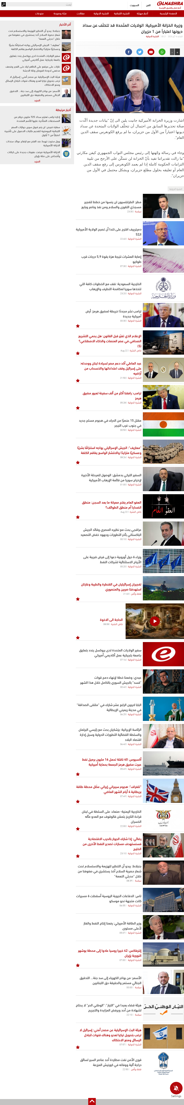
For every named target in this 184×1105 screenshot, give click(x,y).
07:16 (123, 659)
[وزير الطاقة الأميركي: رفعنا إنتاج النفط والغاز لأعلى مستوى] (163, 927)
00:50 (123, 430)
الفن (148, 5)
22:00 (123, 826)
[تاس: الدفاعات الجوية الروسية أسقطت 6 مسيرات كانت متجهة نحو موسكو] (163, 900)
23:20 (123, 293)
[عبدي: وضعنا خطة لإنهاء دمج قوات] (163, 681)
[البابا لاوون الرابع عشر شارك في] (163, 709)
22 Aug (124, 350)
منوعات (39, 13)
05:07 (122, 932)
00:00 (129, 987)
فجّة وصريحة (60, 13)
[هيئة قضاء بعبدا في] (163, 1009)
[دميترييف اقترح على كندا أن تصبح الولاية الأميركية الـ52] (163, 233)
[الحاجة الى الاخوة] (155, 621)
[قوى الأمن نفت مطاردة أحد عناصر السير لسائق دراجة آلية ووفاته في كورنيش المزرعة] (163, 1064)
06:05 (122, 905)
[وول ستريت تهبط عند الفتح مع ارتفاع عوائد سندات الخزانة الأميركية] (66, 143)
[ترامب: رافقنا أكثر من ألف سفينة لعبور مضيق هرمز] (163, 397)
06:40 (123, 744)
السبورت (134, 5)
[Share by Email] (151, 52)
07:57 (122, 1044)
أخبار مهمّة (142, 13)
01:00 (123, 484)
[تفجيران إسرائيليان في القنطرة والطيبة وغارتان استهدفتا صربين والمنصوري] (163, 588)
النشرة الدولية (101, 13)
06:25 (123, 714)
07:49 (123, 796)
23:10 (123, 853)
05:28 (123, 402)
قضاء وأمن (136, 593)
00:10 (123, 539)
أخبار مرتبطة (63, 109)
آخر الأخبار (65, 24)
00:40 (123, 687)
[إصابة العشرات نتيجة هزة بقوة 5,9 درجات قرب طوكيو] (163, 260)
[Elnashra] (170, 3)
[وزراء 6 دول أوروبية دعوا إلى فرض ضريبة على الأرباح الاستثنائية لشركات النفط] (163, 561)
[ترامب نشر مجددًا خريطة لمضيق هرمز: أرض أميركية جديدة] (163, 315)
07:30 (123, 266)
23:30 (130, 211)
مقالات (80, 13)
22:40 (123, 238)
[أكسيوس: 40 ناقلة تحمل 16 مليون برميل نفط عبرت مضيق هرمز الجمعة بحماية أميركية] (163, 763)
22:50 (125, 1069)
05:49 (123, 768)
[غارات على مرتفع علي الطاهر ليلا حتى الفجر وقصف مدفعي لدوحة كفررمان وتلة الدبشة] (66, 68)
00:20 (123, 566)
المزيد (37, 100)
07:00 (122, 960)
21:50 (123, 377)
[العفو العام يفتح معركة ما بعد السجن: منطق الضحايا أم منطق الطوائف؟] (163, 506)
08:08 (106, 624)
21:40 (126, 593)
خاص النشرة (135, 350)
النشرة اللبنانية (122, 13)
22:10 (129, 1014)
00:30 (123, 320)
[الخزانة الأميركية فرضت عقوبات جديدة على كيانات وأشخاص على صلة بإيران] (66, 153)
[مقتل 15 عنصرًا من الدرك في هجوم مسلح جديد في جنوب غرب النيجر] (163, 424)
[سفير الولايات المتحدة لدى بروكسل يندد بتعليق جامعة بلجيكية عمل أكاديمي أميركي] (163, 654)
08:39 (129, 880)
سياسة (138, 211)
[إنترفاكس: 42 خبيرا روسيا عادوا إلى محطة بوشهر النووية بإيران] (163, 954)
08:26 (123, 457)
